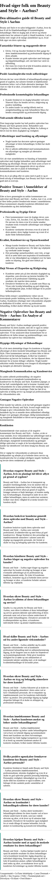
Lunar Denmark (41, 873)
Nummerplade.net (36, 876)
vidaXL (3, 876)
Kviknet (14, 878)
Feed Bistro (25, 878)
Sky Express (14, 876)
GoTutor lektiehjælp (23, 873)
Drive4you (4, 878)
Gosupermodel (6, 873)
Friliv (23, 876)
